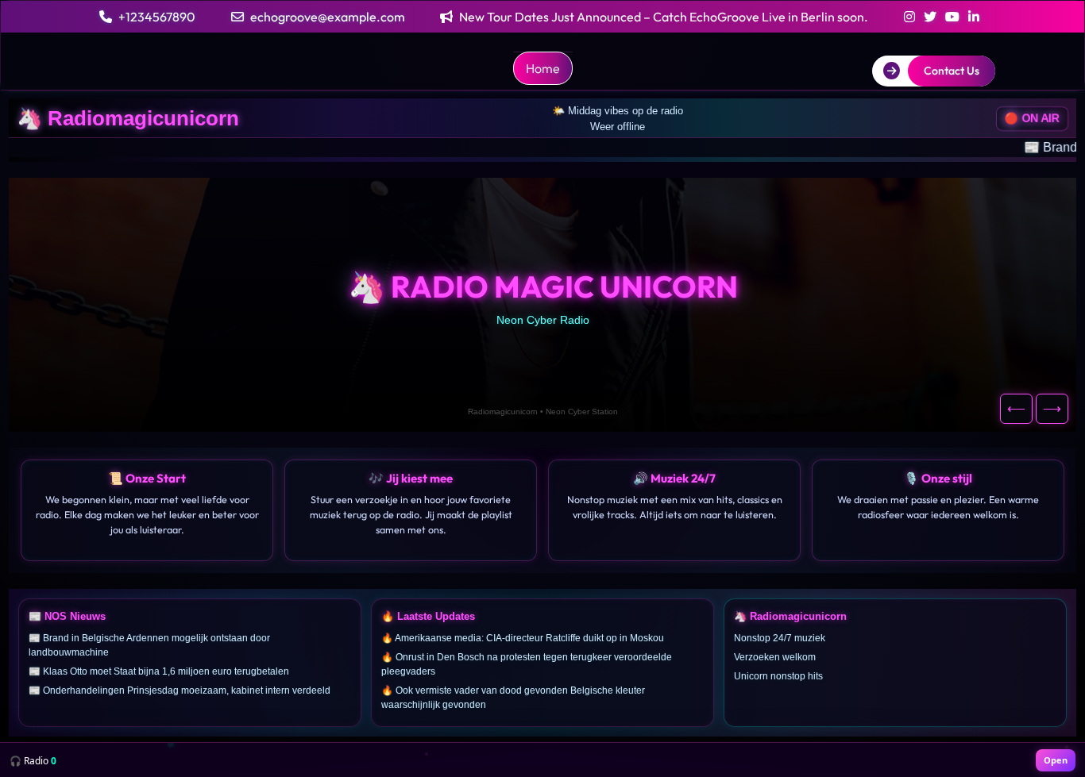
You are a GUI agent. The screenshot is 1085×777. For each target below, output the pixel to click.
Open (1056, 760)
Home (543, 68)
